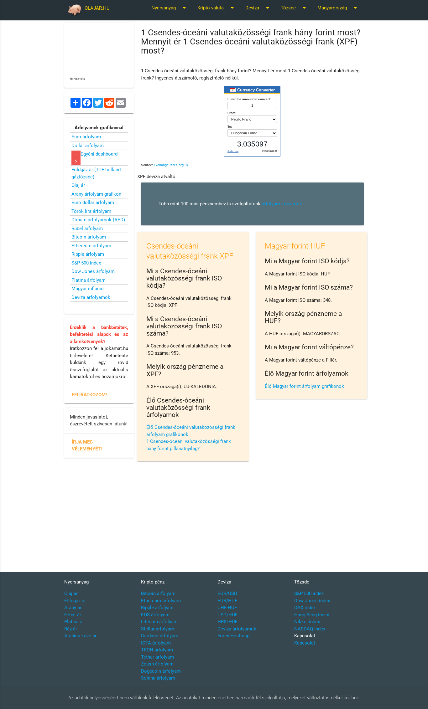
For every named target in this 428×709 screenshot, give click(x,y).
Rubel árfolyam (87, 228)
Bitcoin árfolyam (88, 237)
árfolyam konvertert (282, 204)
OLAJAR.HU (97, 8)
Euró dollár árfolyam (92, 202)
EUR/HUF (227, 601)
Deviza (258, 8)
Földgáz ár (75, 601)
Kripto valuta (216, 8)
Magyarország (338, 8)
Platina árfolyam (88, 280)
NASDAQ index (309, 629)
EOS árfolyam (155, 615)
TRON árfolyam (157, 650)
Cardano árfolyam (159, 636)
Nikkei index (307, 621)
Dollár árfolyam (87, 145)
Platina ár (74, 621)
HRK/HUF (227, 621)
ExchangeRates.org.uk (171, 165)
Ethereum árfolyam (91, 246)
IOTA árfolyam (156, 643)
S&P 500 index (86, 263)
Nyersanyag (169, 8)
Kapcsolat (304, 643)
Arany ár (72, 607)
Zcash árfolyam (157, 664)
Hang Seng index (311, 615)
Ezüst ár (72, 615)
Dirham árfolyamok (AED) (98, 220)
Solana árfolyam (158, 678)
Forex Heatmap (233, 636)
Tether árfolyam (157, 657)
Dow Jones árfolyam (93, 271)
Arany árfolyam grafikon (96, 194)
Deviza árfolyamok (90, 297)
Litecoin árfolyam (159, 621)
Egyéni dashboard (99, 154)
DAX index (305, 607)
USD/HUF (227, 615)
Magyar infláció (87, 288)
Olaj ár (78, 185)
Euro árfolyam (86, 137)
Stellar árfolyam (157, 629)
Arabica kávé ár (80, 636)
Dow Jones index (312, 601)
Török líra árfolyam (91, 211)
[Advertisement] (252, 516)
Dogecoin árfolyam (161, 671)
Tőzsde (294, 8)
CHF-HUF (227, 607)
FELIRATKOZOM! (89, 395)
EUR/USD (227, 593)
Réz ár (70, 629)
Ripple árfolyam (87, 254)
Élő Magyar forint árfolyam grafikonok (304, 386)
